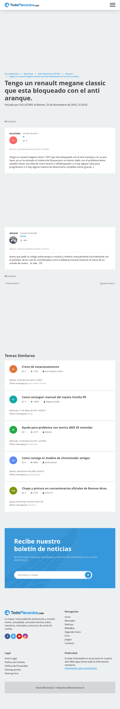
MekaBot (69, 628)
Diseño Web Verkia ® (45, 687)
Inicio (67, 616)
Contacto (69, 643)
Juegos (68, 639)
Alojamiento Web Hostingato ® (70, 687)
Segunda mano (73, 631)
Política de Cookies (15, 662)
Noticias (69, 624)
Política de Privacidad (16, 665)
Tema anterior (12, 283)
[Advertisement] (60, 41)
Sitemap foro (12, 673)
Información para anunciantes (81, 668)
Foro (67, 635)
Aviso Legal (11, 658)
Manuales (70, 620)
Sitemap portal (12, 669)
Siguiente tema (107, 283)
